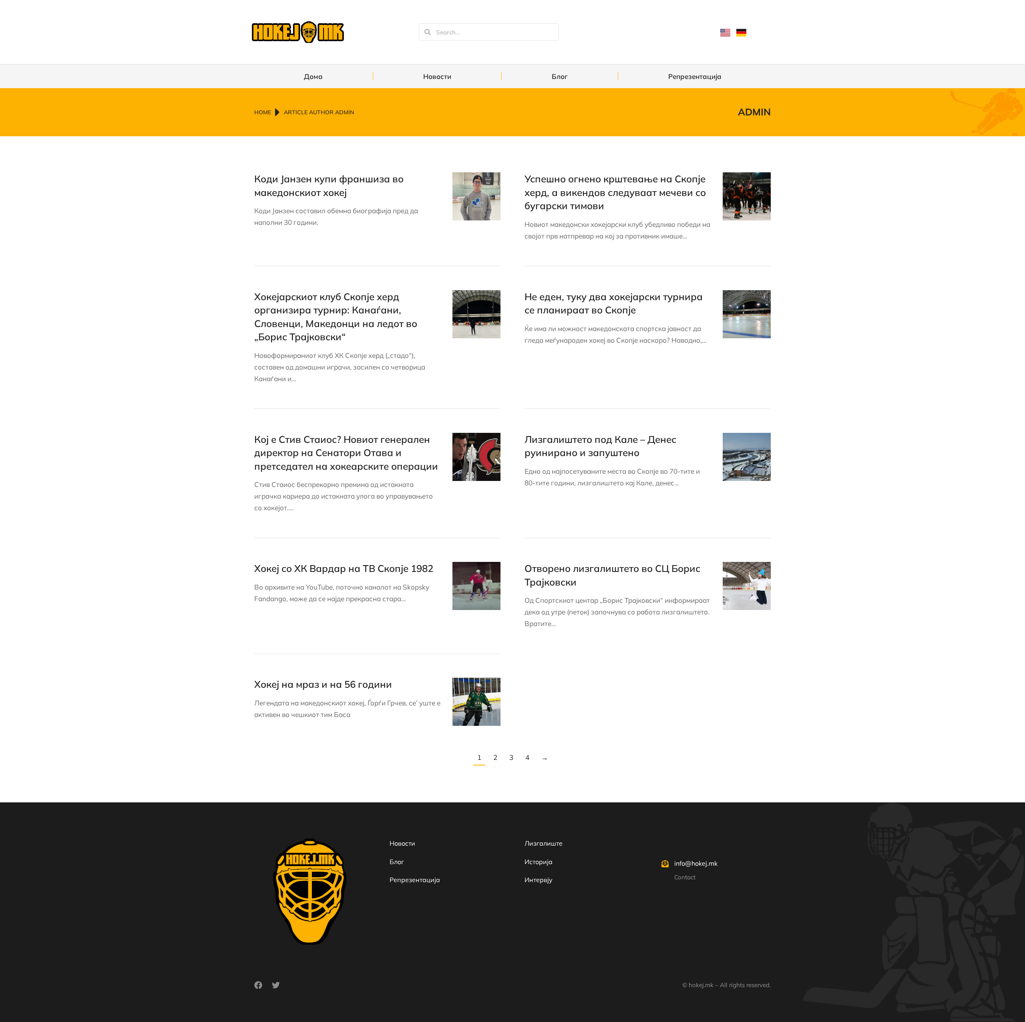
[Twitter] (276, 985)
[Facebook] (258, 985)
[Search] (428, 32)
